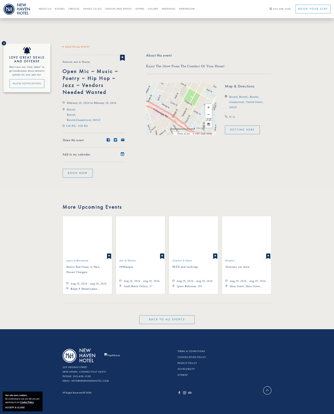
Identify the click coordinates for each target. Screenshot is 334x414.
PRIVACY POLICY (187, 363)
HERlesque (126, 267)
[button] (78, 173)
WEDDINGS (169, 9)
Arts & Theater (127, 260)
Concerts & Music (182, 260)
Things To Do (92, 9)
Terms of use (183, 134)
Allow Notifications (27, 83)
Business (230, 260)
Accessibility (186, 369)
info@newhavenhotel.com (90, 381)
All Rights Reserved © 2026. (77, 393)
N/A (232, 116)
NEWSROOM (187, 9)
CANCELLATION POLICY (192, 357)
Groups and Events (118, 9)
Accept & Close (15, 407)
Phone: (67, 376)
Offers (139, 9)
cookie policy (27, 402)
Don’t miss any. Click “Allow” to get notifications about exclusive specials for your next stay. (27, 71)
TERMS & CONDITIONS (191, 351)
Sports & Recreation (77, 260)
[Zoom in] (208, 107)
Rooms (60, 9)
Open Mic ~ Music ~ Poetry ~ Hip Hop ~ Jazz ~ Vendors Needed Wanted (90, 82)
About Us (45, 9)
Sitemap (183, 375)
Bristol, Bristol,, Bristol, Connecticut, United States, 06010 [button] (246, 102)
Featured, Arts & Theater (76, 62)
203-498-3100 (282, 9)
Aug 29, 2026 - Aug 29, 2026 (248, 281)
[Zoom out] (208, 114)
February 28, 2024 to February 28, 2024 (91, 102)
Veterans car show (237, 267)
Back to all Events (77, 47)
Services (73, 9)
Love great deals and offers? (27, 59)
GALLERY (153, 9)
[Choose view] (208, 124)
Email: (67, 381)
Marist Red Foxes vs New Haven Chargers (83, 270)
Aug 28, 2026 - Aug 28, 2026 (89, 283)
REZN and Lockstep (185, 267)
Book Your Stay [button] (313, 9)
